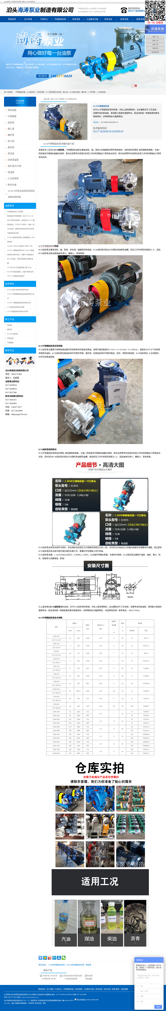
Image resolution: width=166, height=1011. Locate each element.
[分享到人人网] (59, 958)
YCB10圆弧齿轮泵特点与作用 (17, 311)
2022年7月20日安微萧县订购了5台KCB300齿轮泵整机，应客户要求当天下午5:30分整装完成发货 (20, 272)
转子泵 (11, 141)
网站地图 (124, 989)
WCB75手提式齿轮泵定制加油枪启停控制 (21, 194)
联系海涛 (140, 19)
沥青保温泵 (13, 160)
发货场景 (76, 19)
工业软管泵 (101, 92)
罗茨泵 (11, 153)
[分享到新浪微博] (50, 958)
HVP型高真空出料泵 (53, 92)
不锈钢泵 (61, 99)
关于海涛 (28, 19)
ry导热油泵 (40, 92)
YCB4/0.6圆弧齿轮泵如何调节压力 (19, 303)
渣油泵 (11, 172)
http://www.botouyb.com (30, 997)
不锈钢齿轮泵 (60, 19)
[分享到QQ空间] (45, 958)
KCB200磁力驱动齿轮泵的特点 (18, 290)
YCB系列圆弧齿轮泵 (56, 965)
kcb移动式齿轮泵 (71, 979)
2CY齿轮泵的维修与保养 (15, 307)
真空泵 (11, 147)
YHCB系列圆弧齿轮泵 (75, 965)
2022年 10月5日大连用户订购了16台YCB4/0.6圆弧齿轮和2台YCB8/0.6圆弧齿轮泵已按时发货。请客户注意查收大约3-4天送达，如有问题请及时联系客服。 (20, 254)
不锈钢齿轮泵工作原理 (15, 212)
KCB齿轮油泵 (75, 92)
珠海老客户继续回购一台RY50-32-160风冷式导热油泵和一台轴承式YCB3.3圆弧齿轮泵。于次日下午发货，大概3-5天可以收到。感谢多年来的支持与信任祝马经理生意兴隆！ (21, 224)
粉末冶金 (12, 185)
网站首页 (12, 19)
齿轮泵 (11, 122)
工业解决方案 (92, 19)
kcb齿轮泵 (31, 92)
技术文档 (124, 19)
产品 (55, 99)
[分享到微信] (64, 958)
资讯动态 (108, 19)
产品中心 (44, 19)
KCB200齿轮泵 (12, 334)
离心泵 (65, 92)
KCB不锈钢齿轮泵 (71, 99)
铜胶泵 (88, 965)
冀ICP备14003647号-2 (66, 1000)
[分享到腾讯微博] (54, 958)
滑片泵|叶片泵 (14, 166)
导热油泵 (88, 979)
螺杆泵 (84, 92)
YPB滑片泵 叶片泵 (49, 979)
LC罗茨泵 (91, 92)
